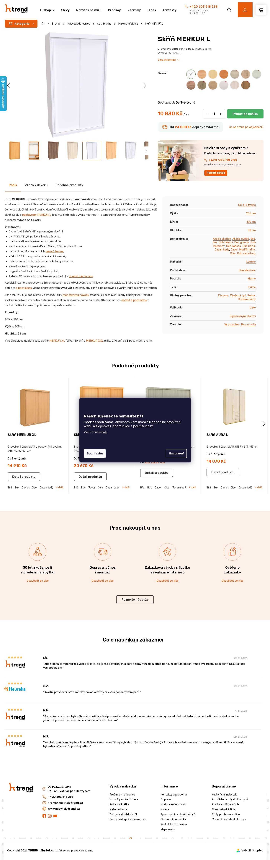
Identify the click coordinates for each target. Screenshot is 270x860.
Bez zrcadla (248, 324)
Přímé (252, 287)
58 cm (252, 230)
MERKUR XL (57, 340)
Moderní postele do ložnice (229, 819)
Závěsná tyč (238, 295)
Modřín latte (247, 249)
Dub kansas (233, 246)
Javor (234, 249)
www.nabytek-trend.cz (64, 808)
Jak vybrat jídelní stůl (123, 814)
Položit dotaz (216, 172)
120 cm (251, 222)
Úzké (252, 307)
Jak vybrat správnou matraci (127, 819)
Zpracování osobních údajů (178, 814)
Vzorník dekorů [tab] (36, 185)
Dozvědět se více (38, 580)
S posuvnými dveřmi (243, 316)
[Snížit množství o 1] (207, 113)
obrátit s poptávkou (134, 300)
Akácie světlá (240, 238)
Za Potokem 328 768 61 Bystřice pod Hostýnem (69, 789)
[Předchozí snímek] (8, 85)
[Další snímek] (144, 85)
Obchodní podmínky (173, 819)
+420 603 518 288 (203, 6)
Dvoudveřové (247, 270)
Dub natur (248, 246)
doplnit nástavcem (81, 276)
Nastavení (176, 453)
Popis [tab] (13, 185)
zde (105, 432)
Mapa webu (168, 829)
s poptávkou (24, 288)
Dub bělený (226, 242)
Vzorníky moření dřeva (123, 799)
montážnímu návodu (76, 295)
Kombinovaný (247, 299)
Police (251, 295)
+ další (60, 487)
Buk (214, 242)
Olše (232, 253)
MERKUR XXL (95, 340)
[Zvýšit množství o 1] (220, 113)
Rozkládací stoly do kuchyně (230, 799)
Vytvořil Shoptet (252, 850)
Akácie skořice (222, 238)
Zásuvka (223, 295)
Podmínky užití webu (174, 824)
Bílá (253, 238)
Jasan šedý (222, 249)
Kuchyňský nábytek (224, 794)
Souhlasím (95, 453)
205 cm (251, 213)
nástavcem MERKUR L (36, 214)
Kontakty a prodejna (174, 794)
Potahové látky (119, 804)
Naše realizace (118, 809)
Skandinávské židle (223, 809)
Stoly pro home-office (226, 814)
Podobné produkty (69, 185)
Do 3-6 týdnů (247, 205)
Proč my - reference (122, 794)
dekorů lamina (54, 251)
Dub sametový (246, 253)
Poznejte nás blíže (135, 599)
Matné (252, 278)
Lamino (251, 261)
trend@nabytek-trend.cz (65, 802)
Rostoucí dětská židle (225, 804)
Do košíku (245, 113)
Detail (16, 476)
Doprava (166, 799)
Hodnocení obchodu (173, 804)
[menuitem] (47, 8)
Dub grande (241, 242)
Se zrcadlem (232, 324)
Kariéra (165, 809)
